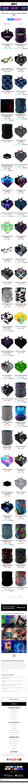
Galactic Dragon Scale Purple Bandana (7, 352)
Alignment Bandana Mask (7, 423)
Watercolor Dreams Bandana (7, 237)
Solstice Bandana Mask (20, 587)
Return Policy (14, 717)
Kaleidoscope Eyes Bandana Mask (21, 565)
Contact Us (14, 715)
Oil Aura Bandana (7, 375)
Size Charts (14, 713)
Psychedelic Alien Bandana (21, 191)
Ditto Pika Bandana (20, 326)
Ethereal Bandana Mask (7, 140)
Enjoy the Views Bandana (20, 470)
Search (14, 719)
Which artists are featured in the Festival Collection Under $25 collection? (12, 678)
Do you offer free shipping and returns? (9, 691)
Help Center (14, 709)
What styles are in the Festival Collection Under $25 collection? (12, 681)
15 (19, 597)
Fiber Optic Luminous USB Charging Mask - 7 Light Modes (7, 115)
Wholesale (14, 734)
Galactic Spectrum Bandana (7, 191)
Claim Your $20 (14, 732)
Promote (14, 728)
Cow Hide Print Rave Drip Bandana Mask (20, 305)
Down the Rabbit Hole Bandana (7, 45)
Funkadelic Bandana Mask (20, 517)
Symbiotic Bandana (7, 282)
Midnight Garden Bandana (7, 517)
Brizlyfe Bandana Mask (20, 398)
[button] (2, 4)
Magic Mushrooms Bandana (21, 141)
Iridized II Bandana (21, 492)
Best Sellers (14, 739)
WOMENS (17, 19)
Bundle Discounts (14, 743)
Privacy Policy (14, 763)
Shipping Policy (14, 711)
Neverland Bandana (20, 259)
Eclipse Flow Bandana (7, 398)
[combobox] (14, 780)
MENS (10, 19)
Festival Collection (14, 741)
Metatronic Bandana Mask (7, 305)
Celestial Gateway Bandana (21, 69)
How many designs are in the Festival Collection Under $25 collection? (12, 688)
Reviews (14, 726)
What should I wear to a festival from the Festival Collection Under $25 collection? (11, 685)
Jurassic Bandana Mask (7, 91)
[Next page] (23, 597)
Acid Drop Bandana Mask (21, 541)
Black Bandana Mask (7, 587)
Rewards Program (14, 730)
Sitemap (10, 763)
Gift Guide (14, 745)
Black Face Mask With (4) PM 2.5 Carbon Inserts (7, 493)
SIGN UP (14, 704)
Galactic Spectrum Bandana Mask (21, 423)
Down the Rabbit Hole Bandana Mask (21, 45)
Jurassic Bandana (21, 91)
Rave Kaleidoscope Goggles (7, 260)
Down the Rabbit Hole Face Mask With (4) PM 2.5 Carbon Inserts (7, 165)
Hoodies (14, 748)
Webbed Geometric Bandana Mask (7, 565)
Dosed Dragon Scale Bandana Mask (20, 115)
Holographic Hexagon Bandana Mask (7, 541)
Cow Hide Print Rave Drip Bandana (7, 327)
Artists (14, 747)
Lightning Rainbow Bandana (21, 237)
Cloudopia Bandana (7, 469)
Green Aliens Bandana (21, 375)
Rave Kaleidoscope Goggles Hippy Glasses (7, 69)
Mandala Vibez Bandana (20, 164)
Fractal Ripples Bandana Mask (7, 447)
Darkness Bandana (21, 446)
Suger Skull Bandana (21, 282)
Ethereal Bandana (21, 351)
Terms (18, 763)
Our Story (14, 724)
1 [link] (4, 597)
